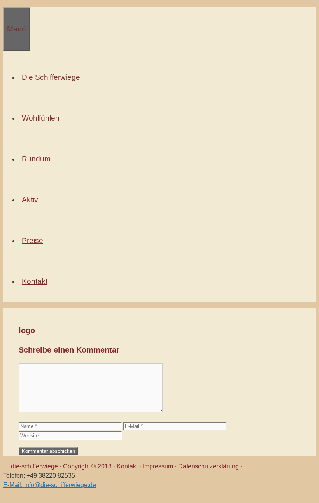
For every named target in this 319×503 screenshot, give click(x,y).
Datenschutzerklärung (208, 466)
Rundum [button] (36, 159)
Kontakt (127, 466)
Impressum (158, 466)
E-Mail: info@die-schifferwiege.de (49, 485)
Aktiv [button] (30, 200)
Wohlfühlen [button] (41, 118)
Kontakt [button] (34, 281)
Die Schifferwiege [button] (51, 77)
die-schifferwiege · (37, 466)
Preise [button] (32, 240)
